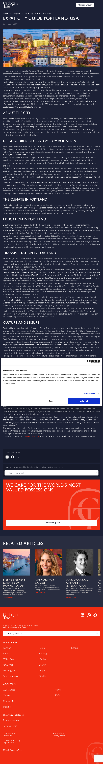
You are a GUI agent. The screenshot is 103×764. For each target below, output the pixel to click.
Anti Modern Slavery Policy (59, 734)
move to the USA (31, 436)
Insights (16, 13)
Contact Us (9, 701)
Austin (42, 664)
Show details (89, 393)
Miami (42, 647)
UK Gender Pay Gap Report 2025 (11, 741)
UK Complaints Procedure (9, 734)
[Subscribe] (95, 472)
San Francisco (10, 676)
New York (8, 664)
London (7, 647)
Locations (10, 642)
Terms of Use (10, 725)
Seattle (43, 676)
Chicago (43, 653)
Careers (7, 695)
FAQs (58, 695)
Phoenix (74, 647)
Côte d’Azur (9, 659)
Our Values (9, 689)
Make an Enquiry (85, 5)
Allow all (84, 401)
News (58, 689)
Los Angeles (9, 670)
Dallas (42, 659)
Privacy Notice (11, 720)
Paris (6, 653)
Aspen (42, 670)
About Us (9, 684)
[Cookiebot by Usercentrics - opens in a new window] (89, 361)
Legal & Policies (13, 714)
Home (5, 13)
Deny (51, 401)
